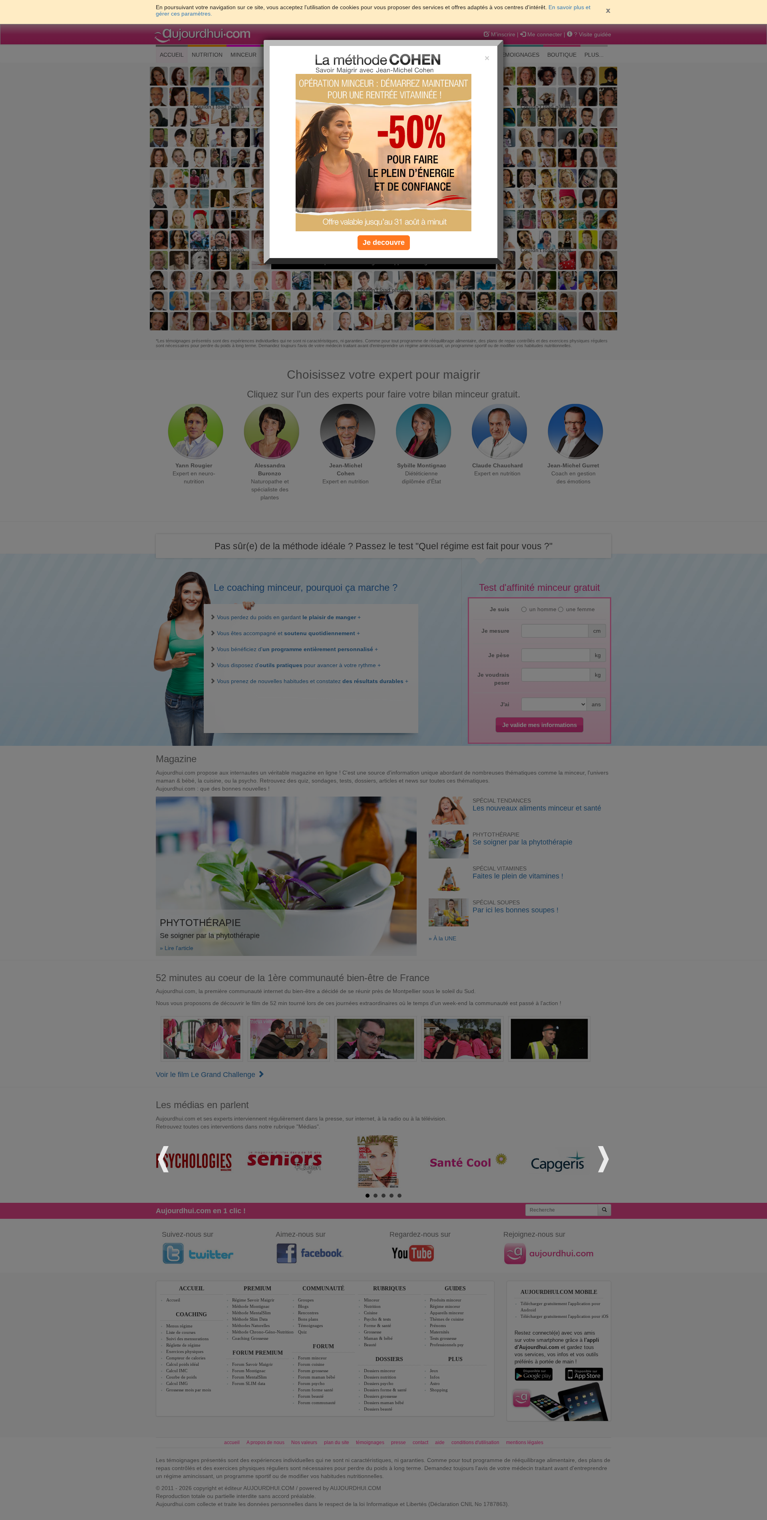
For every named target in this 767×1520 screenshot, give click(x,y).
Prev (164, 1158)
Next (602, 1158)
